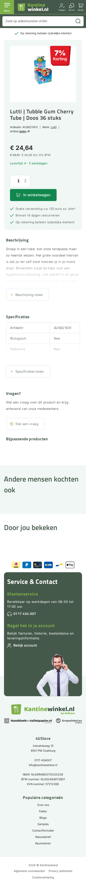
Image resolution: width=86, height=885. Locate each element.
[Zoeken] (78, 21)
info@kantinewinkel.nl (43, 765)
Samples (43, 824)
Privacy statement (60, 871)
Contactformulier (43, 830)
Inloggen (62, 10)
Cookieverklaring (43, 877)
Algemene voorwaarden (29, 871)
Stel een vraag (26, 424)
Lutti (54, 127)
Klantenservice (22, 593)
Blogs (43, 817)
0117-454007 (43, 760)
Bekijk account (25, 645)
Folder (43, 811)
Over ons (43, 805)
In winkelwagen (36, 195)
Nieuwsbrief (43, 837)
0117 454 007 (24, 613)
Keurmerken (43, 843)
